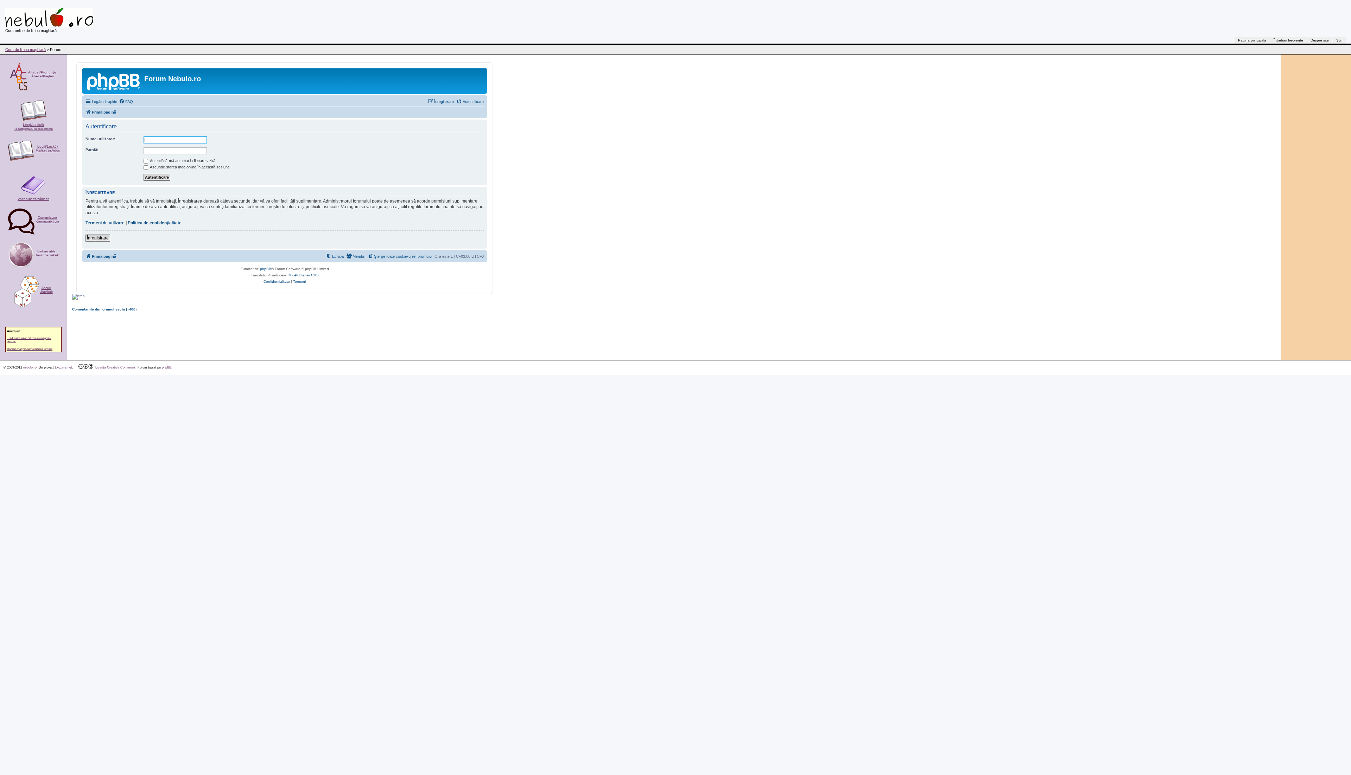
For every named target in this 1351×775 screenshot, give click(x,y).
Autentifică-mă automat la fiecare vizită (182, 161)
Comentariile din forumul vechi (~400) (104, 309)
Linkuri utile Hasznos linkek (46, 253)
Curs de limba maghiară (25, 49)
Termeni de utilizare (105, 222)
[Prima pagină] (114, 81)
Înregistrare (98, 238)
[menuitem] (126, 101)
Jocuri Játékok (46, 290)
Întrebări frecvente (1288, 40)
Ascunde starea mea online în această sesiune (189, 167)
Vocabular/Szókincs (33, 199)
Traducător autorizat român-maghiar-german (29, 340)
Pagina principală (1252, 40)
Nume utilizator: (100, 139)
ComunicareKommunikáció (47, 219)
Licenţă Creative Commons (115, 367)
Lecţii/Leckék (33, 126)
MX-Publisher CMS (303, 275)
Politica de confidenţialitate (155, 222)
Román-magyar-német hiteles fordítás (29, 349)
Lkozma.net (63, 367)
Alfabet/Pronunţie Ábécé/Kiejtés (42, 74)
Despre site (1320, 40)
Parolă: (92, 150)
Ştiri (1339, 40)
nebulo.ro (30, 367)
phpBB (265, 269)
